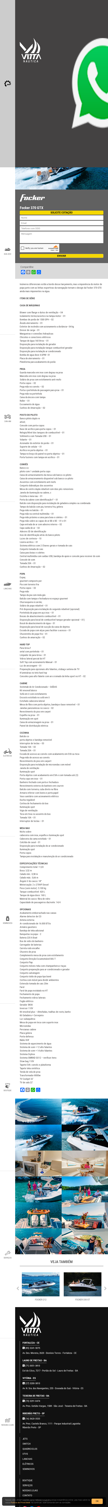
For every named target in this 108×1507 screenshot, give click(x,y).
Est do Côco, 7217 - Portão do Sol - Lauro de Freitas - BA (50, 1370)
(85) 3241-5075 (32, 1347)
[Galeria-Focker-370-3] (38, 1138)
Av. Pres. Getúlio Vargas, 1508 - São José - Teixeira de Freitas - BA (55, 1405)
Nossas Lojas (30, 1490)
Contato (27, 1495)
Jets (25, 1438)
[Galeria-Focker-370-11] (38, 1241)
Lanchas (27, 1458)
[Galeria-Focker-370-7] (38, 1189)
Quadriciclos (30, 1448)
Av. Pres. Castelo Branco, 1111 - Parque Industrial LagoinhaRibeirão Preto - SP (51, 1425)
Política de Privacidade (20, 1502)
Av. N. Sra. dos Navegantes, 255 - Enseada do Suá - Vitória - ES (53, 1388)
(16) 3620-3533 (32, 1418)
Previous (17, 1287)
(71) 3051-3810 (32, 1365)
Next (105, 1287)
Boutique (28, 1480)
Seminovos (29, 1469)
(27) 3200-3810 (32, 1383)
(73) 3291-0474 (32, 1400)
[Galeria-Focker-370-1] (38, 1111)
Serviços (28, 1485)
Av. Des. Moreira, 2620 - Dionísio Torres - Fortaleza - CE (50, 1352)
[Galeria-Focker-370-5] (38, 1163)
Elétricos (28, 1463)
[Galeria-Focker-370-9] (38, 1215)
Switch (27, 1443)
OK (97, 1501)
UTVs (25, 1453)
